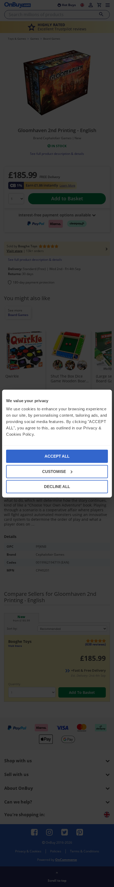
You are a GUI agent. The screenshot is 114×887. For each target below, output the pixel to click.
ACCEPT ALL (57, 456)
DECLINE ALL (57, 486)
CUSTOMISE (54, 471)
